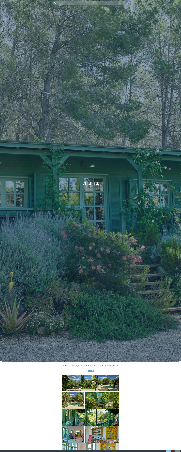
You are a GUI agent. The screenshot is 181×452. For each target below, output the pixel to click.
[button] (79, 383)
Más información (177, 450)
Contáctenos (90, 370)
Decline (173, 450)
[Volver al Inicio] (58, 3)
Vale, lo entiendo (168, 450)
